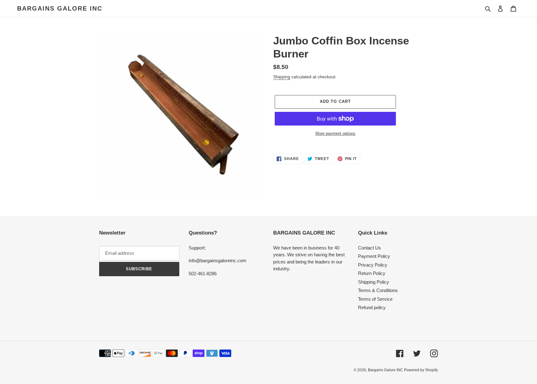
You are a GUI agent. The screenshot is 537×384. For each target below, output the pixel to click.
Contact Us (369, 247)
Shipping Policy (373, 282)
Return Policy (371, 273)
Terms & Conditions (378, 290)
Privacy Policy (372, 264)
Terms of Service (375, 299)
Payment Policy (374, 256)
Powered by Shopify (421, 370)
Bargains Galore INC (59, 8)
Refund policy (372, 307)
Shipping (281, 76)
